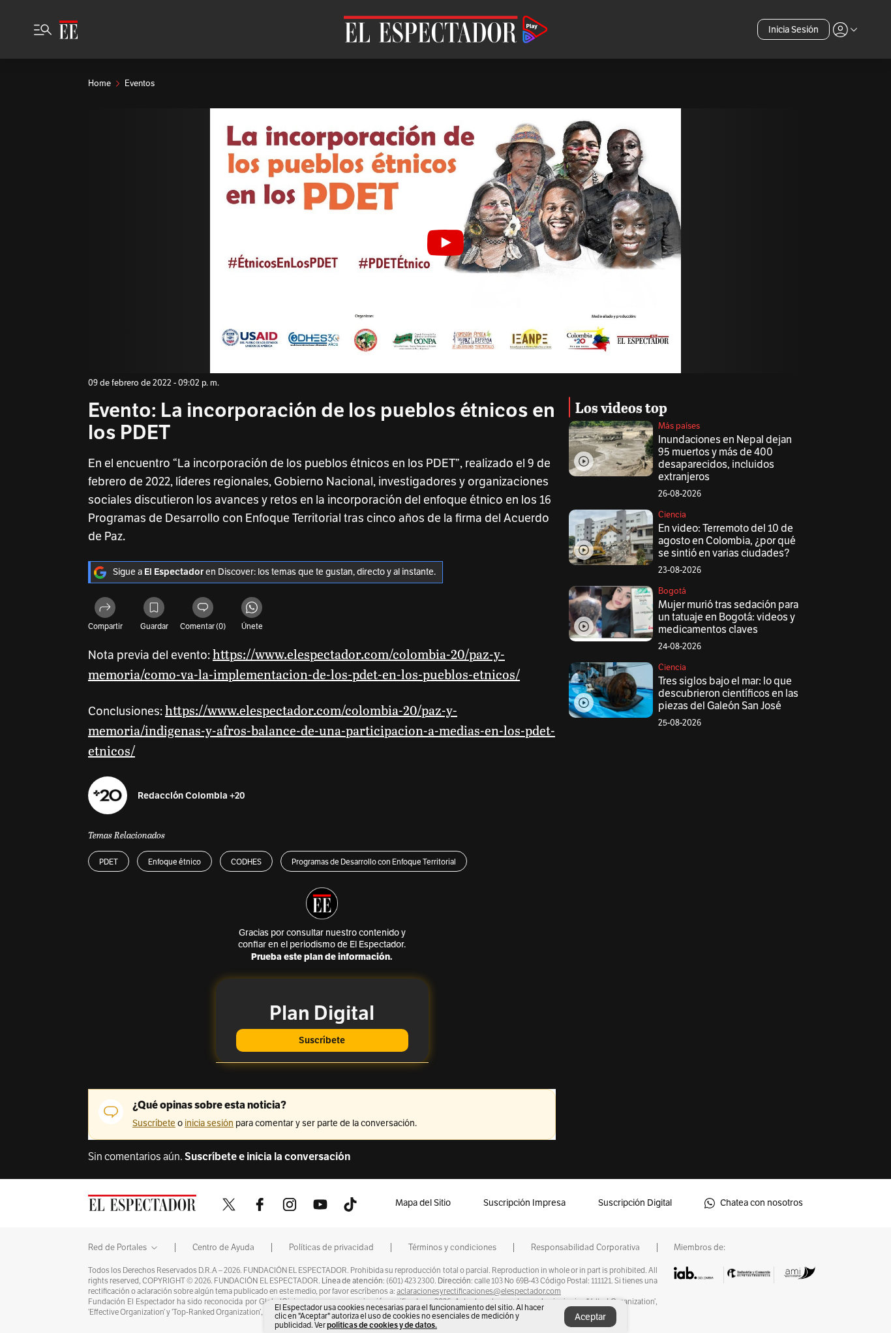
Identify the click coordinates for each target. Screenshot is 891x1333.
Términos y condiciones (452, 1247)
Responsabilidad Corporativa (585, 1247)
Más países (679, 426)
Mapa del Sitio (423, 1202)
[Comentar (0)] (202, 609)
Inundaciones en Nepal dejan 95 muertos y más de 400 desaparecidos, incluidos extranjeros (725, 458)
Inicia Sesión (793, 29)
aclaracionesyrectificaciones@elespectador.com (479, 1291)
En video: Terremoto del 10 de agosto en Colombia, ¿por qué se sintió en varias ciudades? (727, 541)
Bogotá (672, 591)
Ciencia (672, 515)
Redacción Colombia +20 (191, 795)
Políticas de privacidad (331, 1247)
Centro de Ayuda (223, 1247)
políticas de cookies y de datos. (382, 1325)
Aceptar (590, 1317)
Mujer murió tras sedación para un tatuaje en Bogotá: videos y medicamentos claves (728, 617)
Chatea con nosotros (761, 1202)
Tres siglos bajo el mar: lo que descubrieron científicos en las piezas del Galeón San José (728, 693)
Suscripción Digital (635, 1202)
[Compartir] (105, 609)
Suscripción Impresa (524, 1202)
